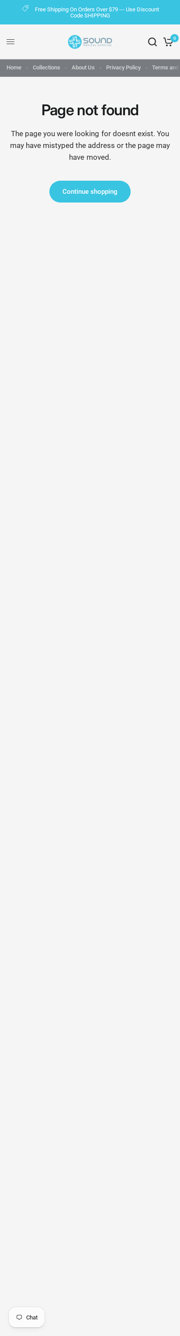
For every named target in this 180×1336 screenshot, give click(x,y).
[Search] (152, 41)
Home (14, 67)
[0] (166, 41)
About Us (83, 67)
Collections (46, 67)
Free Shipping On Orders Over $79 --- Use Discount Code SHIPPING (97, 12)
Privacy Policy (123, 67)
